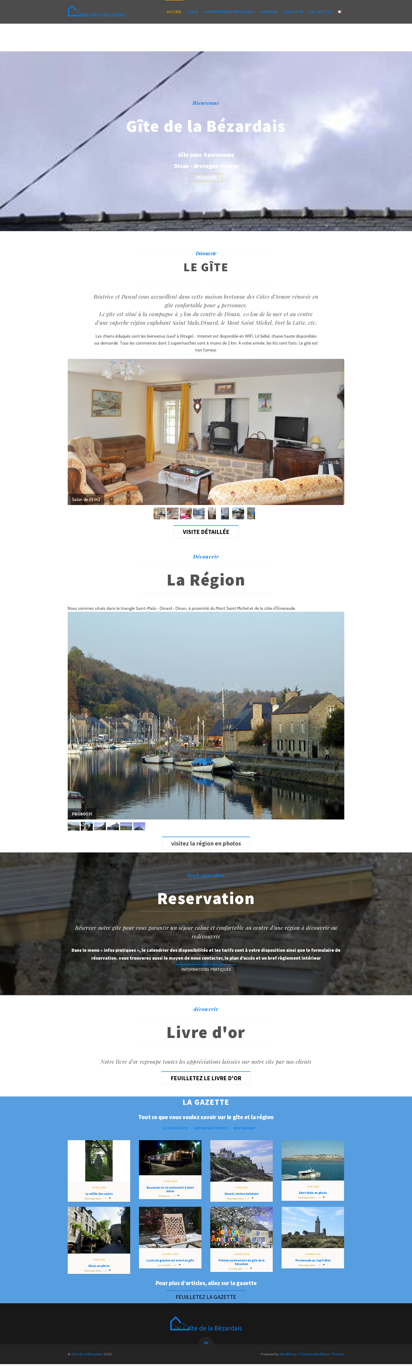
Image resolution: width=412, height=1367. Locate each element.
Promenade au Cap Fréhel (312, 1260)
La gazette (321, 12)
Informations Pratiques (229, 12)
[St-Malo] (113, 826)
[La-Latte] (126, 826)
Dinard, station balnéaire (242, 1194)
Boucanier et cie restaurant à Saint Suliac (170, 1189)
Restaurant (244, 1128)
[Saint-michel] (139, 826)
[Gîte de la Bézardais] (96, 12)
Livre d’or (294, 12)
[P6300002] (87, 826)
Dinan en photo (99, 1266)
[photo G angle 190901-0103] (238, 513)
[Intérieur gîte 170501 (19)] (251, 513)
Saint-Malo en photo (313, 1193)
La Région (268, 12)
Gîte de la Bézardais (87, 1354)
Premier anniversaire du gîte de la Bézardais (241, 1262)
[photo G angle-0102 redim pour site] (212, 513)
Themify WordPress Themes (321, 1354)
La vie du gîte (175, 1128)
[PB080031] (74, 826)
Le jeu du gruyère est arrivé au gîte (170, 1260)
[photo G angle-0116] (199, 513)
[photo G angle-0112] (186, 513)
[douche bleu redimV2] (225, 513)
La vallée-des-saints (99, 1194)
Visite (193, 12)
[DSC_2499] (160, 513)
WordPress (288, 1354)
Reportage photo (211, 1128)
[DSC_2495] (173, 513)
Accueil (174, 12)
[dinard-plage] (100, 826)
